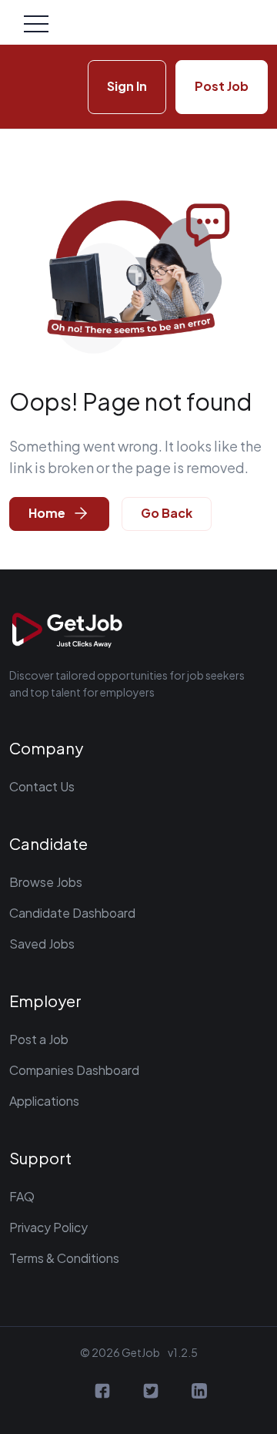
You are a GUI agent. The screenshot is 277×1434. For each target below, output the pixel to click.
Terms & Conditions (64, 1258)
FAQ (22, 1196)
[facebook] (102, 1387)
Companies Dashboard (74, 1070)
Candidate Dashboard (72, 913)
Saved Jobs (42, 943)
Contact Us (42, 786)
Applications (44, 1101)
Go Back (166, 513)
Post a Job (38, 1039)
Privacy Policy (48, 1227)
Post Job (222, 86)
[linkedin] (199, 1387)
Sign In (127, 86)
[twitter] (150, 1387)
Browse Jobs (45, 882)
